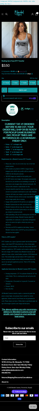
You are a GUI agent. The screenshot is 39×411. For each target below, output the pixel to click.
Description (6, 120)
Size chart (34, 78)
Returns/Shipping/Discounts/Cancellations (17, 377)
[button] (19, 71)
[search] (7, 14)
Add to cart (23, 90)
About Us (5, 382)
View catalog (3, 14)
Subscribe (19, 344)
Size (19, 78)
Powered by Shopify (26, 387)
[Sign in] (33, 14)
